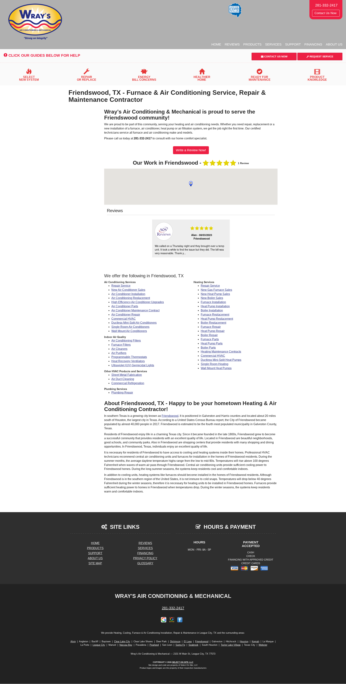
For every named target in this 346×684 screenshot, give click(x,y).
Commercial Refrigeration (127, 383)
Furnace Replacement (215, 314)
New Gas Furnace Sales (216, 289)
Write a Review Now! (191, 150)
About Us (334, 44)
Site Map (95, 563)
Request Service (321, 56)
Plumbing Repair (122, 392)
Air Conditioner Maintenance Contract (135, 310)
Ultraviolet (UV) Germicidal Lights (132, 365)
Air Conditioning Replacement (130, 297)
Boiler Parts (208, 347)
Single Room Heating (214, 364)
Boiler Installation (212, 310)
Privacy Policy (145, 558)
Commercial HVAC (123, 318)
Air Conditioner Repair (125, 314)
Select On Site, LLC (182, 662)
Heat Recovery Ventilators (128, 361)
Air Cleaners (119, 348)
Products (252, 44)
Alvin (73, 641)
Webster (263, 645)
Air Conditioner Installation (128, 294)
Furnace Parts (210, 339)
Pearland (154, 645)
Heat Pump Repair (213, 331)
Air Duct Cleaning (122, 379)
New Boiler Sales (212, 297)
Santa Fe (180, 645)
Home (216, 44)
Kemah (255, 641)
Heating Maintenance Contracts (221, 351)
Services (273, 44)
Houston (244, 641)
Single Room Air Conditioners (130, 326)
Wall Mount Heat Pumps (216, 368)
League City (99, 645)
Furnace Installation (213, 302)
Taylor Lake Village (231, 645)
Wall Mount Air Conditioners (129, 331)
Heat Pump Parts (212, 343)
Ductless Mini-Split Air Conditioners (134, 322)
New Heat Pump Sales (215, 294)
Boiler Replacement (213, 322)
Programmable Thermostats (129, 357)
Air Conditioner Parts (124, 306)
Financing (313, 44)
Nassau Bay (125, 645)
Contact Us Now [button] (325, 13)
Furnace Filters (121, 344)
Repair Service (120, 285)
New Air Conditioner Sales (128, 289)
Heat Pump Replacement (217, 318)
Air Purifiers (118, 353)
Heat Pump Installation (215, 306)
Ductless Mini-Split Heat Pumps (221, 359)
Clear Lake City (122, 641)
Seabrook (193, 645)
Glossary (145, 563)
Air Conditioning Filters (126, 340)
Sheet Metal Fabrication (126, 374)
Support (293, 44)
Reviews (232, 44)
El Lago (188, 641)
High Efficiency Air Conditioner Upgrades (137, 302)
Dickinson (175, 641)
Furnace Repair (211, 326)
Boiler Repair (209, 335)
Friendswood (170, 415)
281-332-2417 (173, 608)
